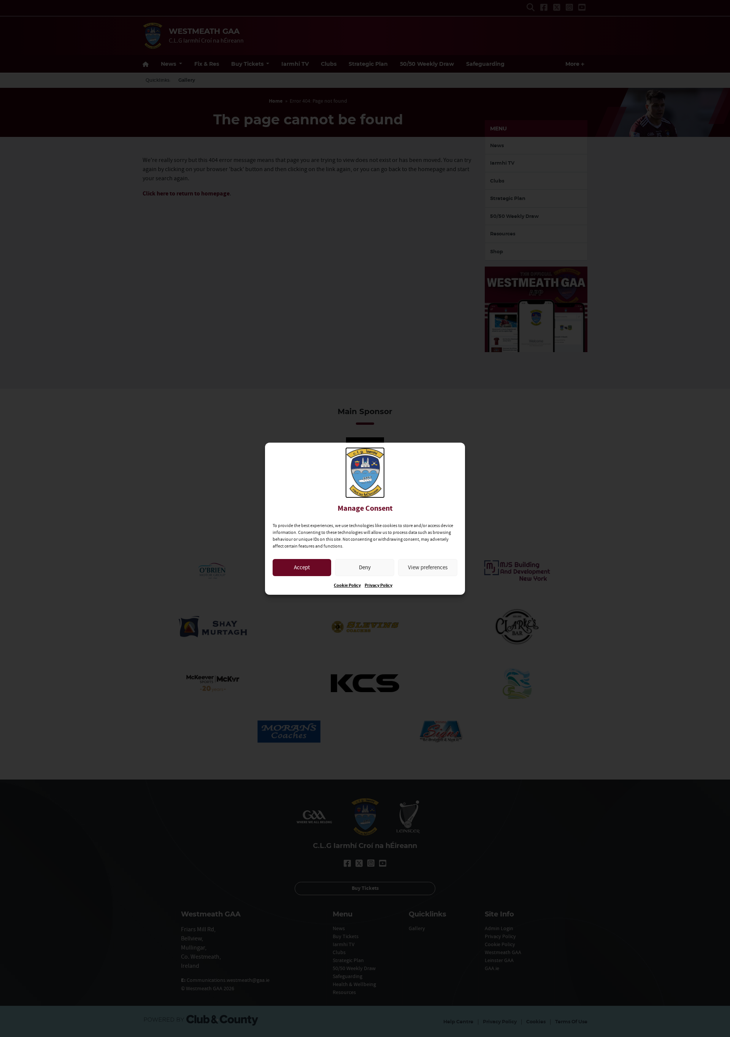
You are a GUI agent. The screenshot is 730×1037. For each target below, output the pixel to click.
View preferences (428, 567)
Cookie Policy (347, 585)
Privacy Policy (378, 585)
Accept (302, 567)
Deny (365, 567)
